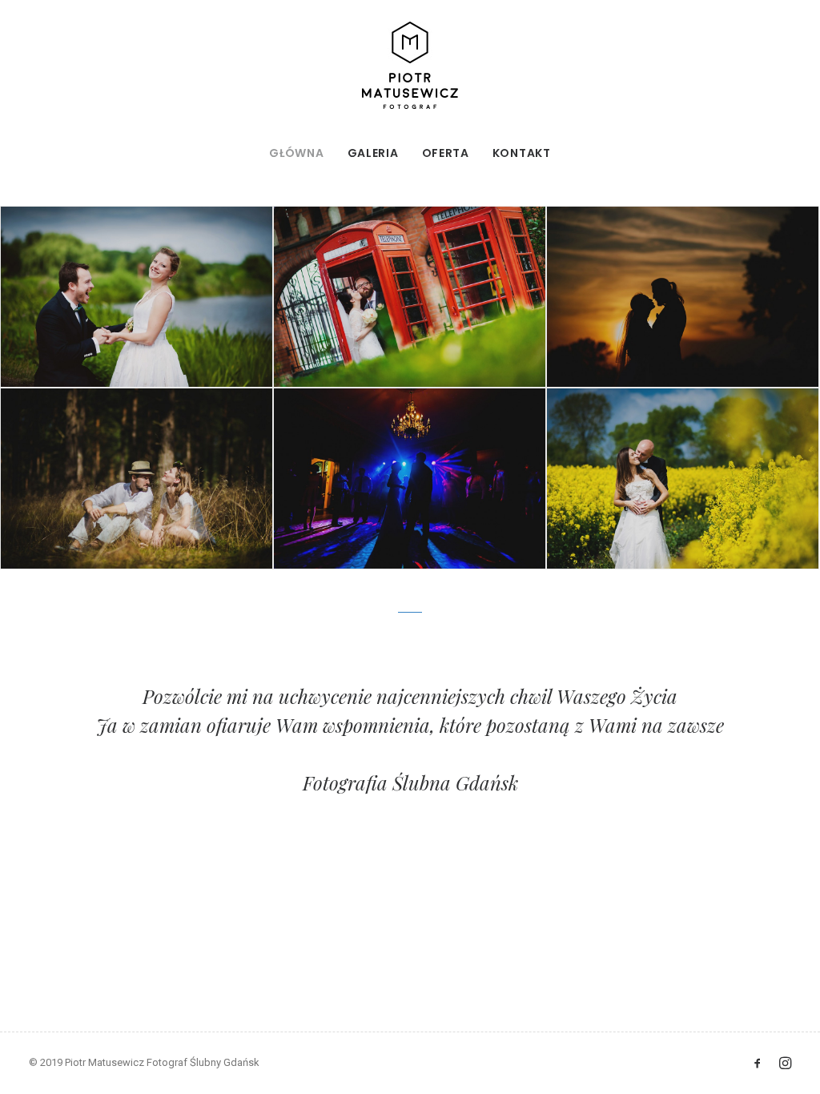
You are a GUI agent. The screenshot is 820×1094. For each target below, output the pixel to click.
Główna (296, 153)
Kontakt (521, 153)
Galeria (373, 153)
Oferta (445, 153)
